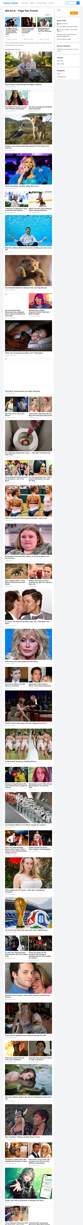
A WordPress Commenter (65, 49)
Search (59, 10)
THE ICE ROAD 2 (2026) (64, 39)
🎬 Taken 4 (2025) (62, 24)
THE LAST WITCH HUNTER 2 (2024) (67, 27)
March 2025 (60, 64)
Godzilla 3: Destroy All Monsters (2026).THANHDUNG (66, 35)
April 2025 (60, 61)
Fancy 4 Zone (10, 3)
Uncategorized (61, 77)
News (58, 74)
